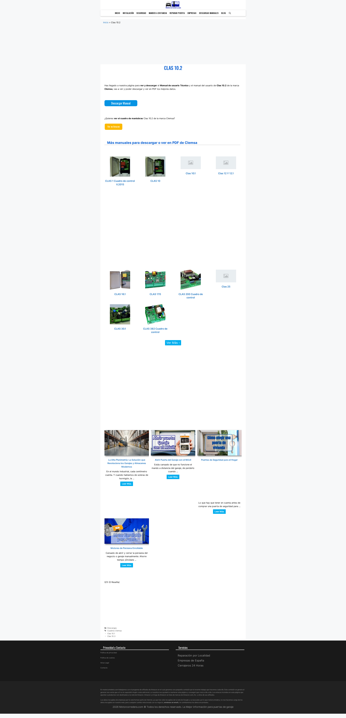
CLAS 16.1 (120, 294)
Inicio (117, 12)
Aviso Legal (104, 663)
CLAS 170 (155, 294)
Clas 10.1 (191, 173)
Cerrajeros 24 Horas (190, 665)
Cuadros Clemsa (114, 631)
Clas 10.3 (111, 636)
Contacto (103, 668)
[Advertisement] (173, 44)
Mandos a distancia (158, 12)
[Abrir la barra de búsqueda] (229, 13)
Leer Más (126, 483)
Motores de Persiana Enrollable (127, 548)
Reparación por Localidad (194, 655)
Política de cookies (107, 658)
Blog (223, 12)
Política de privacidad (108, 653)
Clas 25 (226, 286)
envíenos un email (171, 702)
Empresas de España (191, 660)
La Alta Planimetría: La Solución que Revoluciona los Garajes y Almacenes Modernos (126, 463)
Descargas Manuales (209, 12)
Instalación (128, 12)
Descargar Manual (121, 103)
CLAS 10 (155, 181)
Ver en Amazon (113, 126)
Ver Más (172, 342)
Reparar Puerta (177, 12)
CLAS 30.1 (120, 328)
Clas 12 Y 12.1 (226, 173)
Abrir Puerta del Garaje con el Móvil (173, 459)
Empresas (191, 12)
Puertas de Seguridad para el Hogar (219, 459)
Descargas (112, 628)
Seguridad (141, 12)
